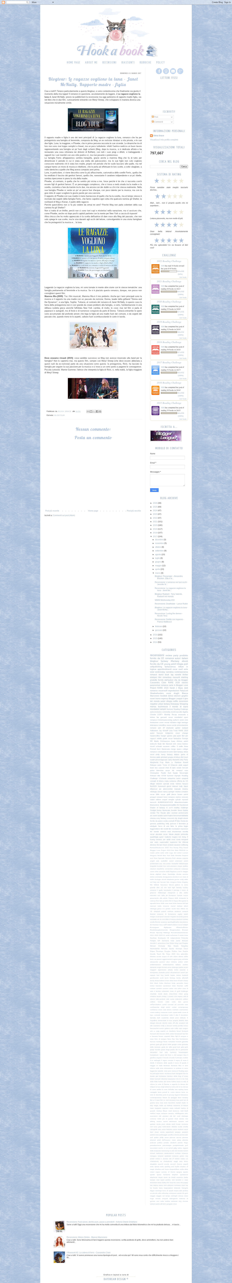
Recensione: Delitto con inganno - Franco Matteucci (169, 620)
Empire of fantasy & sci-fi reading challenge (169, 808)
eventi (173, 712)
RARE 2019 (183, 730)
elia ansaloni (180, 1023)
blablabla (184, 815)
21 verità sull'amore (170, 935)
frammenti (162, 786)
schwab (159, 746)
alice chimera (171, 962)
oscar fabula (168, 834)
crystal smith (177, 1012)
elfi (174, 1023)
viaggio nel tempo (163, 1196)
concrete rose (182, 1004)
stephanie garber (173, 728)
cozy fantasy (161, 818)
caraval (161, 768)
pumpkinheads (178, 1145)
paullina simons (173, 1135)
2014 (155, 642)
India (172, 941)
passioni (185, 1132)
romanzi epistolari (164, 1156)
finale (160, 744)
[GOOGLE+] (179, 74)
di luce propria (172, 1020)
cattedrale (165, 991)
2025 (155, 507)
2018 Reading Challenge (169, 342)
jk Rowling (180, 1071)
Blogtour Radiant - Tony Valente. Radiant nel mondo (168, 595)
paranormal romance (159, 685)
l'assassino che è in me (176, 1079)
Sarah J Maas (176, 688)
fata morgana (172, 882)
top (187, 1185)
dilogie (152, 784)
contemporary (183, 1007)
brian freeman (177, 986)
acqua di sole (167, 956)
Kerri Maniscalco (163, 749)
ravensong (165, 1151)
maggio (158, 565)
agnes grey (177, 959)
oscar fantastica (174, 738)
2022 (155, 518)
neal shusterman (174, 831)
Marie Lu (169, 762)
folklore (156, 885)
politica (159, 1143)
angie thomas (162, 967)
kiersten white (172, 1076)
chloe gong (183, 994)
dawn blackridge (168, 874)
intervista (159, 770)
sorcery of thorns (168, 1172)
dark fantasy (178, 752)
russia (183, 1159)
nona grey (157, 1127)
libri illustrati (167, 744)
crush (170, 1012)
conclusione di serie (165, 752)
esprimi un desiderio (168, 1031)
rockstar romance (181, 1153)
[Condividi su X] (94, 411)
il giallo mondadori (164, 890)
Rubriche (145, 62)
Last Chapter (183, 943)
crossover (164, 1012)
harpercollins (155, 736)
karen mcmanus (165, 1073)
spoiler (152, 1175)
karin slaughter (177, 1073)
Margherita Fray (157, 762)
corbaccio (177, 869)
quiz (165, 760)
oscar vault (178, 669)
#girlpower (167, 927)
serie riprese (154, 1166)
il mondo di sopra (179, 707)
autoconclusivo (156, 712)
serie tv (172, 685)
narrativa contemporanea (177, 672)
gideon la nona (181, 885)
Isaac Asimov (176, 741)
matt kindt (184, 1111)
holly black (183, 786)
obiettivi (174, 1127)
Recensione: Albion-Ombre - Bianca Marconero (87, 1237)
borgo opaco (176, 749)
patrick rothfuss (167, 911)
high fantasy (176, 887)
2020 (155, 525)
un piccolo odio (155, 1193)
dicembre (159, 540)
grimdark (164, 757)
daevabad (164, 1015)
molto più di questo (165, 1119)
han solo (164, 1052)
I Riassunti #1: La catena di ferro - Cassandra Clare (88, 1252)
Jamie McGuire (182, 941)
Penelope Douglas (163, 951)
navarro (181, 1121)
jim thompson (171, 895)
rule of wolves (174, 1159)
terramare (153, 1182)
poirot (186, 794)
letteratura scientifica (158, 725)
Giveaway (174, 704)
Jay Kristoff (163, 730)
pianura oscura (175, 1137)
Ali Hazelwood (182, 805)
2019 (155, 529)
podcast (153, 1143)
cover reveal (164, 722)
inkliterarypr (162, 893)
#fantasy (175, 661)
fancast (163, 882)
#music (152, 932)
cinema (153, 818)
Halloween (154, 730)
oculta (180, 1127)
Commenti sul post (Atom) (64, 515)
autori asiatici (158, 815)
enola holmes (175, 784)
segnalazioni (173, 691)
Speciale (161, 858)
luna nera (159, 1103)
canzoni (165, 988)
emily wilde (184, 879)
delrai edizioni (174, 696)
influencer (154, 789)
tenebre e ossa (182, 1180)
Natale (175, 773)
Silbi (162, 265)
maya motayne (161, 1113)
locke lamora (177, 903)
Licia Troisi (173, 730)
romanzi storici (157, 675)
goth (186, 1047)
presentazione (182, 725)
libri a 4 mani (155, 1100)
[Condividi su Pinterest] (100, 411)
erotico (166, 821)
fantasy (164, 661)
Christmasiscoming (165, 720)
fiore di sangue (161, 1039)
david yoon (174, 1018)
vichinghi (174, 1196)
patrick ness (154, 1135)
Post (156, 117)
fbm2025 (153, 786)
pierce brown (176, 794)
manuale (177, 789)
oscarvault (162, 691)
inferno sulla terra (156, 1068)
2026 (155, 503)
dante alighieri (155, 874)
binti (151, 983)
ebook (164, 879)
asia (157, 861)
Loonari (185, 853)
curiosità (157, 1015)
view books (183, 277)
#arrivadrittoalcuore (157, 847)
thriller (185, 675)
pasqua (178, 1132)
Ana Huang (174, 847)
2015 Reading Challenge (169, 402)
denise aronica (182, 874)
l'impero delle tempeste (177, 898)
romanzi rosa (182, 770)
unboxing (165, 1193)
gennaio (159, 630)
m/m (174, 744)
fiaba (172, 1036)
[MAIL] (172, 74)
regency (164, 698)
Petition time (176, 951)
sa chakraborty (166, 1161)
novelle (178, 675)
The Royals (161, 813)
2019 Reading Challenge (169, 321)
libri (159, 677)
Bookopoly (162, 938)
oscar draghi (172, 693)
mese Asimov (182, 744)
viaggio (152, 1196)
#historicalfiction (182, 927)
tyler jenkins (183, 1191)
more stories (179, 1119)
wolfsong (184, 845)
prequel (153, 797)
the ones (176, 1182)
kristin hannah (155, 1079)
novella (185, 831)
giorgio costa (176, 1044)
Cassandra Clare (158, 682)
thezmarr (155, 925)
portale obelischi (170, 1143)
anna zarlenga (172, 967)
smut (173, 839)
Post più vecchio (134, 511)
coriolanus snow (156, 1010)
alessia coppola (182, 858)
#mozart (185, 930)
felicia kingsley (182, 882)
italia (163, 895)
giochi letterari (172, 786)
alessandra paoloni (157, 962)
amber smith (183, 962)
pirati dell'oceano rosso (166, 1140)
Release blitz (155, 776)
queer (161, 837)
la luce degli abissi (162, 1087)
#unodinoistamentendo (179, 932)
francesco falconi (167, 885)
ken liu (185, 1073)
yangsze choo (172, 1204)
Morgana (153, 855)
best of (176, 980)
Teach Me (161, 954)
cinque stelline (182, 866)
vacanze (177, 845)
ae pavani (158, 959)
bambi (167, 975)
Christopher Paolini (158, 773)
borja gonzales (177, 983)
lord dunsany (171, 1100)
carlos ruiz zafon (175, 988)
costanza (184, 869)
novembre (159, 543)
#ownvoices (154, 805)
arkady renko (173, 970)
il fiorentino (181, 824)
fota (177, 1039)
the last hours (162, 845)
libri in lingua (173, 901)
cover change (181, 733)
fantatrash (178, 1034)
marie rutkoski (175, 1108)
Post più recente (52, 511)
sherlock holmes (182, 919)
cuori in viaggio (182, 871)
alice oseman (172, 813)
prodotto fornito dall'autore (161, 680)
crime (156, 871)
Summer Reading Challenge (177, 709)
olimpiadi (157, 911)
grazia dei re (175, 1049)
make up (162, 1105)
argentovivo (162, 970)
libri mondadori (174, 829)
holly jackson (171, 824)
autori (163, 701)
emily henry (160, 754)
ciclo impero (178, 996)
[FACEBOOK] (158, 74)
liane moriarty (183, 1097)
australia (162, 972)
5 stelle (180, 746)
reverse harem (183, 1151)
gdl (161, 1044)
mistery (185, 789)
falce (178, 821)
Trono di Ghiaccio (170, 765)
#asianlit (176, 760)
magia (156, 1105)
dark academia (163, 1018)
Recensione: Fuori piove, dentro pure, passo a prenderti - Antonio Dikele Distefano (102, 1222)
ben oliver (169, 980)
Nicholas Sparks (167, 948)
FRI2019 (182, 850)
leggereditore (155, 829)
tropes (176, 1191)
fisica (169, 1039)
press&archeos (155, 1145)
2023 (155, 514)
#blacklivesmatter (181, 802)
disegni (152, 1023)
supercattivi (164, 842)
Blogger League (176, 698)
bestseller (175, 863)
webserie (174, 1201)
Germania (165, 941)
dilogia (169, 701)
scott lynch (160, 916)
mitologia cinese (156, 792)
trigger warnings (156, 1191)
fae (158, 717)
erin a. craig (154, 1031)
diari (186, 1020)
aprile (158, 569)
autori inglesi (168, 815)
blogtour (59, 415)
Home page (73, 62)
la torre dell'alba (168, 1089)
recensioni (157, 655)
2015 (155, 638)
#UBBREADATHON (165, 802)
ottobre (158, 547)
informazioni (168, 1068)
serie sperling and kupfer (169, 1166)
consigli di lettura (157, 781)
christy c (165, 996)
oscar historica (167, 1129)
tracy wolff (163, 925)
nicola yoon (160, 1124)
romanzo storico (174, 797)
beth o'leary (183, 980)
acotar (159, 956)
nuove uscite (172, 725)
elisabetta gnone (173, 879)
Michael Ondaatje (157, 946)
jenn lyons (172, 1071)
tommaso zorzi (179, 1185)
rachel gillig (172, 1148)
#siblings (167, 932)
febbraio (159, 626)
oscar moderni (178, 1129)
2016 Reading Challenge (169, 382)
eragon (185, 1028)
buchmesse (163, 707)
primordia (184, 834)
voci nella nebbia (163, 1201)
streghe (171, 800)
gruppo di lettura (174, 757)
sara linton (183, 1161)
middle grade (162, 738)
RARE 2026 (174, 682)
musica (159, 1121)
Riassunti (128, 62)
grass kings (165, 1049)
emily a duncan (166, 1026)
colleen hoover (156, 1002)
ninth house (176, 1124)
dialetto (181, 1020)
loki (184, 903)
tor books (154, 1188)
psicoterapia (167, 1145)
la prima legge (181, 826)
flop (173, 1039)
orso (159, 1129)
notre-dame (166, 1127)
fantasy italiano (173, 754)
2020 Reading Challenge (169, 301)
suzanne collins (169, 746)
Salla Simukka (176, 855)
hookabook (154, 1055)
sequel (164, 800)
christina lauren (155, 996)
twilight (185, 925)
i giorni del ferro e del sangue (171, 1055)
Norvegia (179, 948)
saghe (180, 914)
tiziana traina (158, 1185)
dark (174, 768)
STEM (163, 776)
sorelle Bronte (155, 922)
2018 (155, 533)
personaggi (159, 760)
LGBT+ (160, 715)
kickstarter (162, 1076)
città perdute (160, 999)
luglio (157, 558)
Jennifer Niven (176, 810)
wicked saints (155, 1204)
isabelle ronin (162, 1071)
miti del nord (175, 1116)
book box (154, 768)
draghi (180, 818)
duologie (158, 879)
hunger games (166, 736)
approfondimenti (165, 669)
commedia (166, 712)
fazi (184, 1034)
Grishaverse (165, 741)
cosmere (175, 1010)
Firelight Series (156, 810)
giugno (158, 562)
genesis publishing (157, 824)
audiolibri (164, 861)
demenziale (162, 1020)
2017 (155, 536)
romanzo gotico (178, 1156)
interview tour (155, 895)
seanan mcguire (170, 916)
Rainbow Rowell (181, 762)
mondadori (154, 709)
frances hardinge (156, 1042)
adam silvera (178, 956)
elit (187, 1023)
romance (169, 658)
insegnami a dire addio (178, 893)
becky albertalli (182, 978)
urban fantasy (164, 704)
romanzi (153, 728)
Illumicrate (166, 810)
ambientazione (155, 964)
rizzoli (152, 746)
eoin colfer (174, 1028)
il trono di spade (179, 1063)
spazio (185, 1172)
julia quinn (177, 736)
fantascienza (170, 667)
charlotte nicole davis (158, 994)
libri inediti (164, 829)
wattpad (185, 728)
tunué (180, 925)
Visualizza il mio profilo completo (164, 140)
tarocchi (153, 802)
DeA (169, 773)
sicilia (182, 1169)
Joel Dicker (170, 943)
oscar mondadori (175, 717)
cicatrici (170, 996)
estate (179, 768)
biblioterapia (183, 863)
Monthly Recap (170, 715)
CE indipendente (173, 938)
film (151, 885)
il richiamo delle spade (164, 1063)
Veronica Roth (170, 858)
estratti (171, 821)
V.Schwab (162, 778)
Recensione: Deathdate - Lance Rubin (171, 604)
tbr (151, 925)
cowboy (157, 1012)
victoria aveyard (161, 1198)
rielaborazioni (169, 1153)
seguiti (185, 1164)
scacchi (160, 1164)
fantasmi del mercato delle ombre (162, 1034)
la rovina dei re (175, 1087)
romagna (153, 1156)
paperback (170, 1132)
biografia (153, 866)
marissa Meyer (161, 1111)
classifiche (160, 869)
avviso (168, 863)
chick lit (168, 768)
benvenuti (177, 815)
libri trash (184, 757)
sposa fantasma (163, 1175)
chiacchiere (173, 994)
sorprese (164, 922)
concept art (172, 1004)
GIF (159, 941)
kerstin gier (154, 1076)
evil (151, 882)
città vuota (170, 999)
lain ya (162, 901)
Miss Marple (173, 946)
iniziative (173, 722)
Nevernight (184, 773)
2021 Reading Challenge (169, 281)
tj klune (170, 845)
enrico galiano (164, 1028)
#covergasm (154, 927)
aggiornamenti (167, 959)
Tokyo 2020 (170, 954)
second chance (176, 1164)
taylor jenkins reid (167, 1180)
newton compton (181, 792)
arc (151, 815)
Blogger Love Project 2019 (160, 850)
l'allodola (164, 1079)
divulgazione (167, 877)
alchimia (185, 959)
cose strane (167, 1010)
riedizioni (178, 911)
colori (167, 1002)
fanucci (185, 784)
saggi (176, 1161)
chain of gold (175, 991)
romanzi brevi (162, 797)
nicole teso (176, 909)
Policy (160, 62)
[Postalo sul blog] (91, 411)
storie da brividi (169, 1177)
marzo (158, 573)
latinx (167, 901)
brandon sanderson (163, 986)
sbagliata (153, 1164)
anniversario (183, 813)
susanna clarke (182, 1177)
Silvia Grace (158, 136)
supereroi (173, 842)
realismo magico (171, 837)
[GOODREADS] (165, 74)
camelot (159, 988)
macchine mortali (174, 1103)
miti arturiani (163, 1116)
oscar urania (160, 1132)
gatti (157, 1044)
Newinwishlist (155, 948)
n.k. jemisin (166, 909)
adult (180, 765)
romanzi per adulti (163, 839)
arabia (180, 967)
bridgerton (169, 733)
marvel (173, 906)
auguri (185, 765)
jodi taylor (155, 1073)
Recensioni (109, 62)
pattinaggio (163, 1135)
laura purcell (162, 1092)
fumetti (178, 1042)
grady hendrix (155, 1049)
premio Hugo (183, 1143)
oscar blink (154, 794)
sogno (158, 1172)
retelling (184, 677)
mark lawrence (173, 1111)
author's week (178, 720)
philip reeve (164, 1137)
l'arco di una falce (166, 826)
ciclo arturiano (172, 866)
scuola (166, 1164)
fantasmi (185, 1031)
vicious (180, 1196)
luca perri (179, 1100)
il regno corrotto (167, 1060)
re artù (172, 1151)
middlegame (179, 1113)
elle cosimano (155, 1026)
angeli (152, 861)
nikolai (168, 1124)
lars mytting (179, 1089)
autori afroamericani (172, 972)
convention (169, 869)
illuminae (167, 1065)
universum (172, 1193)
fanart (179, 1031)
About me (91, 62)
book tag (169, 675)
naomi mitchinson (170, 1121)
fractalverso (184, 1039)
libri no (162, 1100)
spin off (161, 728)
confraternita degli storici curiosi (163, 1007)
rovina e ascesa (161, 1159)
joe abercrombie (166, 789)
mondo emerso (160, 831)
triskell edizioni (172, 925)
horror (158, 698)
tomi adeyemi (169, 1185)
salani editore (155, 800)
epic (180, 1028)
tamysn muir (154, 1180)
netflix (175, 701)
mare (152, 1108)
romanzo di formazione (166, 914)
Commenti (158, 122)
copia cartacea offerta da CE (176, 781)
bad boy (160, 975)
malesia (169, 1105)
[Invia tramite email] (88, 411)
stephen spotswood (180, 1175)
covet (152, 1012)
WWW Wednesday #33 (165, 600)
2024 (155, 510)
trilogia (180, 664)
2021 (155, 521)
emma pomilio (178, 1026)
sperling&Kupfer (173, 922)
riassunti (176, 677)
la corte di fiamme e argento (167, 1084)
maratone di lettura (180, 1105)
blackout (167, 983)
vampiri (163, 709)
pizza (179, 1140)
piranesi (153, 1140)
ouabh (152, 760)
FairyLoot (184, 691)
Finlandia (184, 938)
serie (186, 669)
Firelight (153, 941)
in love (185, 1065)
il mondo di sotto (169, 1058)
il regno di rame (180, 1060)
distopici (153, 677)
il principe (176, 890)
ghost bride (167, 1044)
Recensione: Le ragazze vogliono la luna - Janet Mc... (170, 589)
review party (172, 655)
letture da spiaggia (170, 1097)
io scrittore (177, 1068)
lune (165, 1103)
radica (180, 1148)
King (176, 943)
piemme (185, 1137)
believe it (162, 980)
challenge (184, 991)
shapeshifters (174, 1169)
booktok (163, 696)
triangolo (185, 1188)
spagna (179, 1172)
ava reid (162, 863)
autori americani (175, 861)
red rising (182, 837)
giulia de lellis (166, 1047)
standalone (184, 922)
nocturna (184, 1124)
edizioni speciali (162, 784)
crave (152, 871)
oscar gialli (165, 794)
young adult (170, 664)
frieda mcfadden (169, 1042)
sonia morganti (182, 839)
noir (151, 1127)
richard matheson (156, 1153)
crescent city (172, 818)
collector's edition (181, 999)
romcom (185, 797)
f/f (175, 821)
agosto (158, 554)
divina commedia (156, 877)
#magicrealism (175, 930)
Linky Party (183, 760)
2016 (155, 635)
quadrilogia (154, 837)
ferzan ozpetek (164, 1036)
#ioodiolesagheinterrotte (159, 930)
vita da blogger (181, 680)
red (176, 1151)
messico (171, 1113)
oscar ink (169, 770)
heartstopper (183, 1052)
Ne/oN (159, 855)
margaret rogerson (162, 1108)
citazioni (153, 869)
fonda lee (184, 821)
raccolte (179, 712)
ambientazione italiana (172, 964)
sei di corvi (161, 919)
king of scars (183, 1076)
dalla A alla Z (174, 1015)
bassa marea (175, 975)
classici (185, 682)
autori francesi (156, 733)
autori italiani (181, 658)
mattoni (152, 1113)
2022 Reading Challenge (169, 261)
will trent (163, 1204)
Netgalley (184, 946)
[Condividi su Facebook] (97, 411)
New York (166, 855)
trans (161, 1188)
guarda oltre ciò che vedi (160, 887)
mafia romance (163, 906)
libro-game (182, 901)
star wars (154, 842)
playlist (177, 834)
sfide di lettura (170, 919)
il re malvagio (155, 1060)
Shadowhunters (157, 693)
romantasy (167, 677)
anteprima (171, 778)
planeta (185, 1140)
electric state (167, 1023)
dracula (158, 1023)
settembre (159, 551)
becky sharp (154, 980)
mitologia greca (155, 909)
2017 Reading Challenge (169, 362)
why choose (183, 1201)
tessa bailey (162, 1182)
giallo (158, 757)
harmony (173, 1052)
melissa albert (182, 906)
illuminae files (176, 1065)
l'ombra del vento (164, 1081)
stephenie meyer (156, 1177)
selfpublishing (156, 667)
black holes (158, 983)
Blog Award (183, 847)
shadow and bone (162, 1169)
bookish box (161, 866)
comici (164, 1004)
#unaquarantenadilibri (168, 805)
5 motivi (181, 935)
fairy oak (156, 882)
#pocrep (159, 932)
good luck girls (178, 1047)
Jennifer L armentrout (158, 943)
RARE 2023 (162, 688)
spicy (170, 760)
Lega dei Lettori (175, 853)
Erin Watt (174, 850)
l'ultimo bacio (176, 1081)
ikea (185, 1055)
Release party (155, 765)
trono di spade (167, 1191)
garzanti (164, 717)
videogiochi (173, 1198)
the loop (170, 1182)
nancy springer (169, 792)
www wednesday (157, 672)
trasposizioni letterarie (172, 1188)
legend (177, 1095)
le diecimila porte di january (164, 1095)
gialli (186, 664)
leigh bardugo (182, 722)
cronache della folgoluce (168, 871)
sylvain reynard (181, 800)
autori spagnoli (182, 778)
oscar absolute (156, 834)
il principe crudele (181, 1058)
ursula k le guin (182, 1193)
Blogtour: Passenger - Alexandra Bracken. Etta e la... (169, 577)
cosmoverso (183, 1010)
